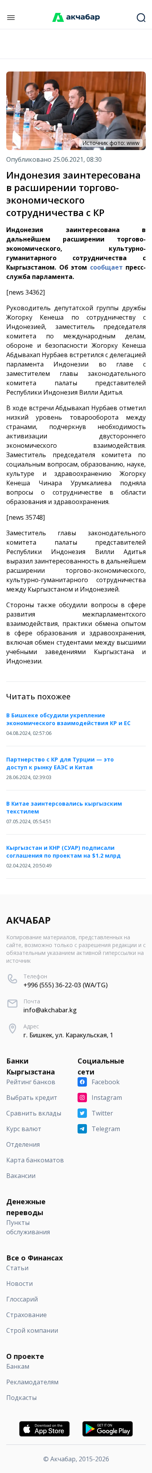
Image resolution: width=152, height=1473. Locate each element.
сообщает (106, 267)
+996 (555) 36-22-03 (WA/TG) (65, 985)
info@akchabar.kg (50, 1010)
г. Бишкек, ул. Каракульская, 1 (68, 1035)
